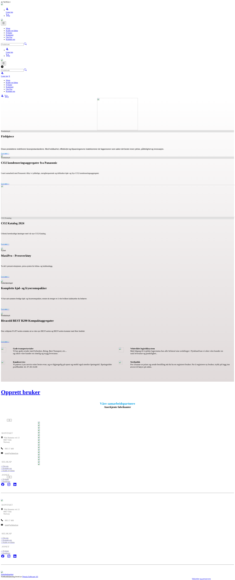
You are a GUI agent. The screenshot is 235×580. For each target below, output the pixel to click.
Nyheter (9, 33)
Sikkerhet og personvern (201, 579)
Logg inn (9, 12)
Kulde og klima (12, 31)
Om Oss (9, 37)
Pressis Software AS (30, 577)
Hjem (8, 28)
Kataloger (9, 35)
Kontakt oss (10, 39)
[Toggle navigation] (3, 23)
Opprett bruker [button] (20, 392)
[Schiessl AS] (2, 4)
